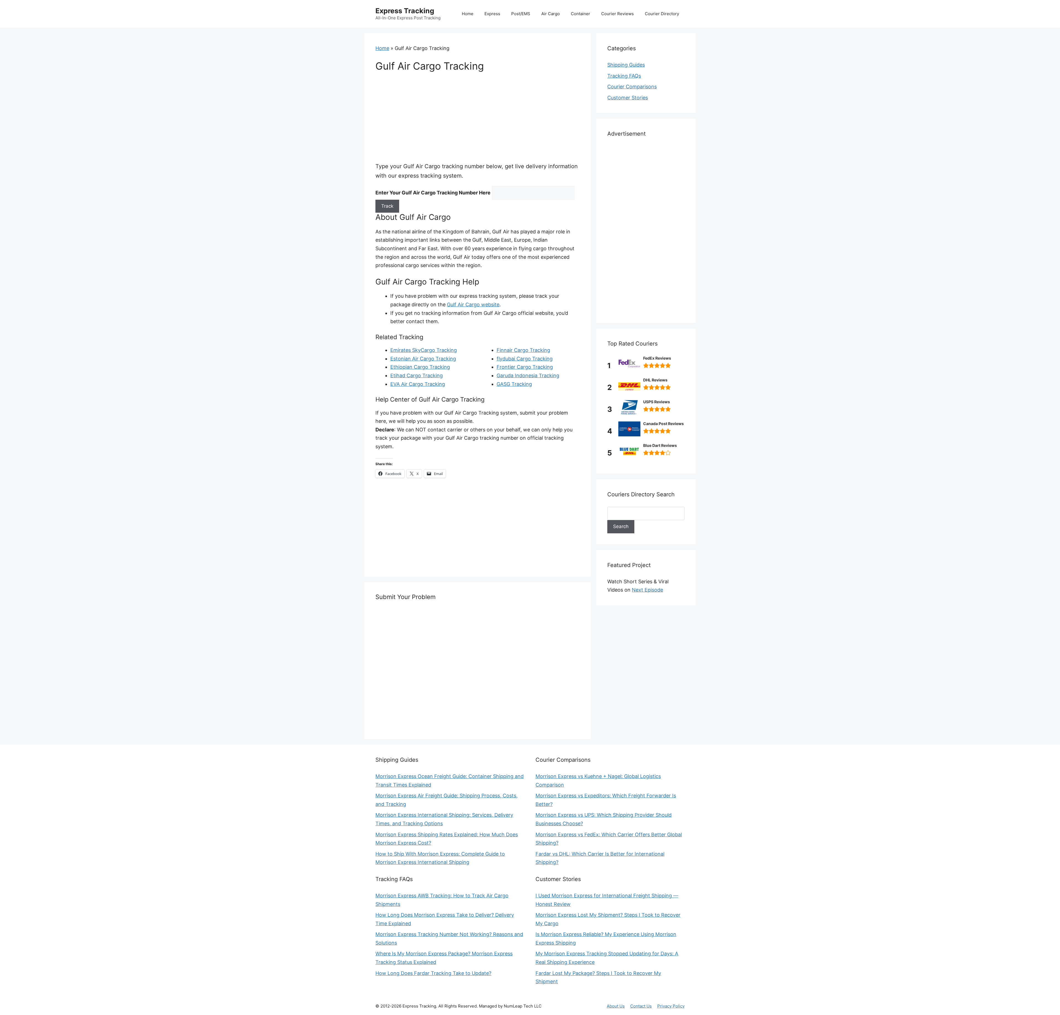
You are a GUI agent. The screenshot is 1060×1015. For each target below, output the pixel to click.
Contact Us (641, 1006)
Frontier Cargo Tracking (525, 367)
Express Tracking (404, 11)
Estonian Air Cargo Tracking (423, 359)
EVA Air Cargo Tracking (417, 384)
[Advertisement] (477, 120)
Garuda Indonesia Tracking (528, 375)
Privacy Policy (671, 1006)
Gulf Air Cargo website (473, 304)
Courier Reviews (617, 13)
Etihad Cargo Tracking (416, 375)
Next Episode (647, 590)
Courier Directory (662, 13)
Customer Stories (627, 98)
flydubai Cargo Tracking (525, 359)
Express (492, 13)
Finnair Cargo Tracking (523, 350)
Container (580, 13)
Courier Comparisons (632, 86)
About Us (616, 1006)
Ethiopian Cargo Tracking (420, 367)
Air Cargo (550, 13)
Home (467, 13)
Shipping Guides (626, 65)
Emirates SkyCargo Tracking (423, 350)
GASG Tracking (514, 384)
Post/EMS (520, 13)
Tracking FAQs (624, 76)
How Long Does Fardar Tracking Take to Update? (433, 973)
